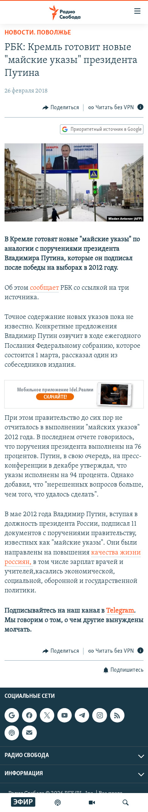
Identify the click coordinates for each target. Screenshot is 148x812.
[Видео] (91, 802)
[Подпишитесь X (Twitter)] (47, 715)
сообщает (44, 288)
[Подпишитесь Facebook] (29, 715)
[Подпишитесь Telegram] (82, 715)
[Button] (61, 108)
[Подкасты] (12, 733)
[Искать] (125, 802)
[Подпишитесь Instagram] (99, 715)
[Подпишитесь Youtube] (64, 715)
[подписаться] (29, 733)
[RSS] (117, 715)
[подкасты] (57, 802)
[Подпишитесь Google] (12, 715)
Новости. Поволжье (38, 33)
